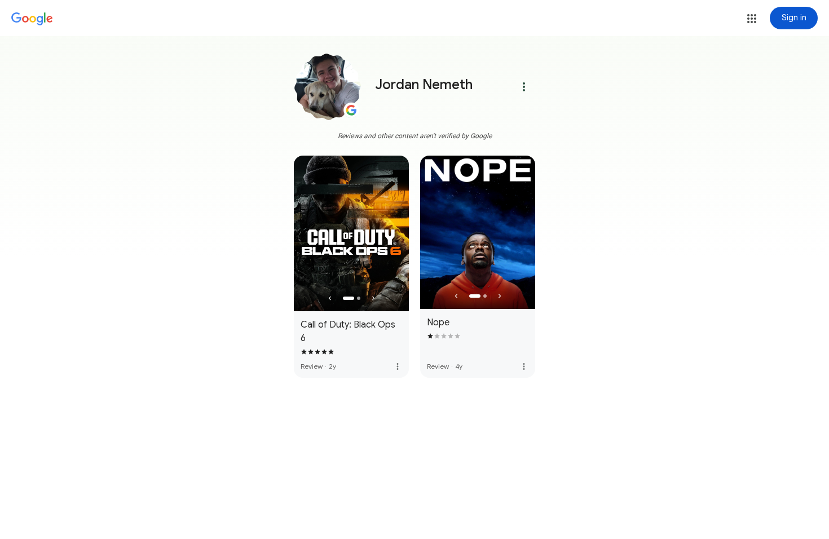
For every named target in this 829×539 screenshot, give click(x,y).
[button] (751, 18)
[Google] (32, 19)
